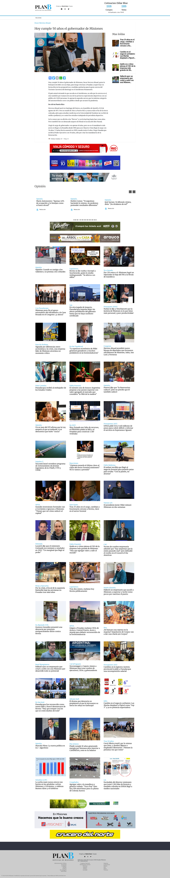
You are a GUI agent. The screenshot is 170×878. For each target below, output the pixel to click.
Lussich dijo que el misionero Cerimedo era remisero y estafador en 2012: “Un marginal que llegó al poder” (50, 549)
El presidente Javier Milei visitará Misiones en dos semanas (117, 506)
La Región (63, 866)
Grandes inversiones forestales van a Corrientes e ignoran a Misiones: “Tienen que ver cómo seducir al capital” (50, 510)
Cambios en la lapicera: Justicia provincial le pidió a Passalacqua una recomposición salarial (117, 669)
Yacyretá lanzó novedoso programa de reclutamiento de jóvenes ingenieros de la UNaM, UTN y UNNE (50, 467)
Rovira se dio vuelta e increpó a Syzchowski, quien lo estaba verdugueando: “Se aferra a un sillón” (83, 274)
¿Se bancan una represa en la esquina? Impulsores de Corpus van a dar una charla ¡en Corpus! (119, 632)
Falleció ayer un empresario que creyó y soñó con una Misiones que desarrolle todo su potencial (50, 669)
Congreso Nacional (85, 863)
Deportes (106, 863)
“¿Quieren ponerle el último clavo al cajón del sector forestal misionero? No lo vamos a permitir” (85, 467)
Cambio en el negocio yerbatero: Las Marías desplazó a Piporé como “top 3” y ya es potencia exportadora (119, 705)
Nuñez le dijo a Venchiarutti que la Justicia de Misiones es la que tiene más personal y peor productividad (118, 311)
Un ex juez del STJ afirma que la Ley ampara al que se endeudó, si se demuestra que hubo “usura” (50, 429)
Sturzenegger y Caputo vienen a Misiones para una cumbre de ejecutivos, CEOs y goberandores (83, 668)
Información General (85, 864)
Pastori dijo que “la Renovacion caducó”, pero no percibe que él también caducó (117, 390)
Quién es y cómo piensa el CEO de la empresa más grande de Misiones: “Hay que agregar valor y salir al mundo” (85, 549)
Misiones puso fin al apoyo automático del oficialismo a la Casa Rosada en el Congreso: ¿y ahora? (50, 312)
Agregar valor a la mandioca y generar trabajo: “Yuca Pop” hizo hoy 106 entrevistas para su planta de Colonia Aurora (84, 787)
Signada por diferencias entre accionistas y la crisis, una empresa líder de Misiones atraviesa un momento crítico (50, 350)
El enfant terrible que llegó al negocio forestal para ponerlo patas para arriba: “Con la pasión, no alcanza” (119, 470)
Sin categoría (63, 870)
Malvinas (85, 866)
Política (64, 868)
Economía (63, 864)
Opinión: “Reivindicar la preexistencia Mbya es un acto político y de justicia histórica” (132, 203)
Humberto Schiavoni (94, 208)
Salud (105, 868)
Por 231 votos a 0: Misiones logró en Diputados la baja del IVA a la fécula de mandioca (119, 274)
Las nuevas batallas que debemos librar (99, 203)
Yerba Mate (63, 871)
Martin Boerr (65, 6)
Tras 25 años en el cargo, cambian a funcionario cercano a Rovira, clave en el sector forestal (85, 509)
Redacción (57, 210)
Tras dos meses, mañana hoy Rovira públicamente (82, 590)
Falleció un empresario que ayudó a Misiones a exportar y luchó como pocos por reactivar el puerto (119, 592)
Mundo (64, 867)
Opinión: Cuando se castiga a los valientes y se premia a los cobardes (50, 271)
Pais (105, 867)
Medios (105, 866)
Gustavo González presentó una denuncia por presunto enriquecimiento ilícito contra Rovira (48, 630)
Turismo (106, 870)
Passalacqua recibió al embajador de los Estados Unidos (50, 389)
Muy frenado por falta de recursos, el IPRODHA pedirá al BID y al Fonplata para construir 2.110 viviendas (84, 430)
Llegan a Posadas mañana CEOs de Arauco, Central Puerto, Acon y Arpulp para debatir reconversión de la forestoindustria (85, 631)
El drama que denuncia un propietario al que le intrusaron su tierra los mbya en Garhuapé (84, 703)
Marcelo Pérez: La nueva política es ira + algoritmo (50, 747)
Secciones (38, 17)
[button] (134, 191)
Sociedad (85, 870)
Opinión (85, 867)
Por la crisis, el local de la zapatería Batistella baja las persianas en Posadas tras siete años (50, 590)
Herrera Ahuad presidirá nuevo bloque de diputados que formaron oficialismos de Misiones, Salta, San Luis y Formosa (119, 351)
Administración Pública (60, 863)
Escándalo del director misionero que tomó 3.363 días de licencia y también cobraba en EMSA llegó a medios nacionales (118, 785)
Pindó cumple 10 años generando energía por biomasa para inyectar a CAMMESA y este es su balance (85, 748)
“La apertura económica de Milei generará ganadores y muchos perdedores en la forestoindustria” (84, 351)
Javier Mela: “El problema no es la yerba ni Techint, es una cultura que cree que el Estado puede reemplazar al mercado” (65, 203)
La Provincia (107, 864)
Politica (85, 868)
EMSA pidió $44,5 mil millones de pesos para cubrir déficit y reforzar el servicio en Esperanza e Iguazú (118, 428)
